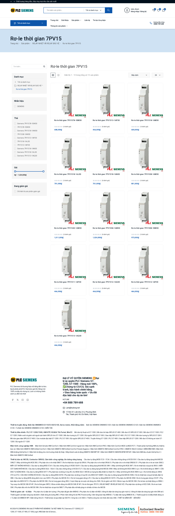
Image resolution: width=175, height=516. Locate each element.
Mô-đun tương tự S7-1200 (74, 435)
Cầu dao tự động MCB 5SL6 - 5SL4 (41, 469)
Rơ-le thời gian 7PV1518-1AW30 (145, 120)
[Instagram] (27, 400)
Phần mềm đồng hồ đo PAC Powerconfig (75, 495)
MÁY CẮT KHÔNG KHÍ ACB (20, 466)
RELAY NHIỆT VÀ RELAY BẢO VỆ (45, 43)
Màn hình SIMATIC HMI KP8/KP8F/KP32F (116, 452)
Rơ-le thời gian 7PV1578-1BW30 (68, 120)
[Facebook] (12, 400)
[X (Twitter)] (17, 400)
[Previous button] (14, 2)
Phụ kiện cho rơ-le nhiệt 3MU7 (50, 463)
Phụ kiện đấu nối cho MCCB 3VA (27, 487)
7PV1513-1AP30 (23, 145)
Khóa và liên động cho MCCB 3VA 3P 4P (66, 484)
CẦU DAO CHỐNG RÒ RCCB (30, 475)
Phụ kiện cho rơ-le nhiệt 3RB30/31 (125, 463)
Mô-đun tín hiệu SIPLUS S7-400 (109, 432)
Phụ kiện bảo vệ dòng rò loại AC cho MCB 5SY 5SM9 (83, 475)
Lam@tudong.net (73, 408)
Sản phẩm (76, 20)
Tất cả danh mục (23, 23)
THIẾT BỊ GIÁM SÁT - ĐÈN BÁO (129, 498)
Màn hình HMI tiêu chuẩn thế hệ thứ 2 (146, 452)
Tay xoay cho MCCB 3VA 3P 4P (22, 484)
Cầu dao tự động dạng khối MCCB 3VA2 (119, 475)
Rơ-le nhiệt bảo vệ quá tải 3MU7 (52, 487)
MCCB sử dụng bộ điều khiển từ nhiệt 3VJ (100, 472)
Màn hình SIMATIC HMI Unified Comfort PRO (107, 449)
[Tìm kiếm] (108, 10)
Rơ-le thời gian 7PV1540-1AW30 (68, 228)
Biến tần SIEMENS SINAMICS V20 (98, 425)
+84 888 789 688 (73, 402)
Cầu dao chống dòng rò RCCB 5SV (123, 459)
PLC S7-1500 (130, 435)
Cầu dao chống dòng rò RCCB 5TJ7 (68, 469)
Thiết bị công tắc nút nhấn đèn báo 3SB (102, 498)
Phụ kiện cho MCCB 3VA (38, 481)
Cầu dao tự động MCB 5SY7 (37, 472)
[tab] (53, 75)
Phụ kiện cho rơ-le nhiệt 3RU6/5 (99, 463)
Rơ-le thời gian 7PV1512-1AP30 (144, 282)
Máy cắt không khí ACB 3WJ (27, 463)
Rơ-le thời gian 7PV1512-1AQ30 (106, 282)
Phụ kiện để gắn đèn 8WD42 (68, 492)
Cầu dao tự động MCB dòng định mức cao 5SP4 (33, 478)
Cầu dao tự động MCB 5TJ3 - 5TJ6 (97, 459)
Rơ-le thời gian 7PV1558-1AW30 (106, 228)
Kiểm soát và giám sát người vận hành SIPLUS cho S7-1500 (40, 435)
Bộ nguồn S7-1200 (22, 442)
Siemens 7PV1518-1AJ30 (27, 152)
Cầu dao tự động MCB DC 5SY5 (104, 478)
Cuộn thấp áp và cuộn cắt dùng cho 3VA (85, 481)
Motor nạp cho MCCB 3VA (127, 481)
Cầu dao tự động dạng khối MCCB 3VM (97, 469)
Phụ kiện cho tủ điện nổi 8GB (90, 492)
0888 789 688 (159, 24)
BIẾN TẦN (48, 428)
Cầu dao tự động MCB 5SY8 (52, 475)
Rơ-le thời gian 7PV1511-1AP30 (67, 282)
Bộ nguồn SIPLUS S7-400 (79, 438)
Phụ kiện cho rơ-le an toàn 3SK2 (151, 463)
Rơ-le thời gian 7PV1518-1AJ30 (67, 174)
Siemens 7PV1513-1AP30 (27, 138)
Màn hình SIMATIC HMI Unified (21, 455)
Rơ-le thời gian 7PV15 (24, 89)
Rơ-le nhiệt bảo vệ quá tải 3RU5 (146, 466)
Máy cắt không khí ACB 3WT (122, 466)
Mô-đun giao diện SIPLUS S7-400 (22, 438)
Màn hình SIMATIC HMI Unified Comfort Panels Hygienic (68, 449)
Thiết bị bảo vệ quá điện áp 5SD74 (57, 498)
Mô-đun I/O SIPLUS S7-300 (132, 432)
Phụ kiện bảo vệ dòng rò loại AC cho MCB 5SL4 (66, 472)
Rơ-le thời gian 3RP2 (42, 484)
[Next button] (11, 2)
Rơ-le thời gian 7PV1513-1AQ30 (67, 336)
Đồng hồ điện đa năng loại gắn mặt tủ (116, 492)
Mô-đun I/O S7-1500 (151, 432)
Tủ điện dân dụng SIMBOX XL (124, 495)
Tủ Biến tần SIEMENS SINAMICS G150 (29, 428)
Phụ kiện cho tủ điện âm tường (45, 492)
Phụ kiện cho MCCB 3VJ (61, 478)
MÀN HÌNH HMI (149, 449)
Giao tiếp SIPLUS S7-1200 (129, 438)
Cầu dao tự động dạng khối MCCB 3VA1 (96, 466)
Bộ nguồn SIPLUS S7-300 (94, 435)
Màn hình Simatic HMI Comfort (46, 446)
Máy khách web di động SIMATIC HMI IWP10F (83, 452)
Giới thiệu (65, 20)
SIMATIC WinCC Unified (134, 449)
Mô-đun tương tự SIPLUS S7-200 (148, 435)
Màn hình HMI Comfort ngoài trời (71, 446)
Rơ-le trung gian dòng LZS (81, 478)
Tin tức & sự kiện (99, 20)
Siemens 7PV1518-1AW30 (27, 131)
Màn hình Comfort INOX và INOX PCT (121, 446)
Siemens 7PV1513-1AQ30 (27, 156)
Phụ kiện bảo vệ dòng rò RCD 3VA (137, 484)
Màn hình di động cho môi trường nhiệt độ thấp (47, 452)
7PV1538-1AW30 (23, 134)
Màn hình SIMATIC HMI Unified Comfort (31, 449)
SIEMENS (20, 106)
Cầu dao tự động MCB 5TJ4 (41, 466)
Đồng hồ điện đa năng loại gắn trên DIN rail (147, 492)
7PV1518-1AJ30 (23, 141)
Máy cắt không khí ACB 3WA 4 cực (130, 472)
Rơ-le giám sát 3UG (108, 481)
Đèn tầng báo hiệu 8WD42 (102, 495)
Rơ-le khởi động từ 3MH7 (149, 469)
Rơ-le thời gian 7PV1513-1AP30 (106, 120)
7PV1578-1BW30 (23, 127)
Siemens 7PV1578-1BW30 (27, 123)
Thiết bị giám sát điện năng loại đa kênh (25, 495)
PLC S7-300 (64, 438)
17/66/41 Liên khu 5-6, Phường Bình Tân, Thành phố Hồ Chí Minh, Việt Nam (81, 413)
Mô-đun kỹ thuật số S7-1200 (85, 432)
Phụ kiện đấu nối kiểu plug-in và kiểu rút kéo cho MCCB (85, 487)
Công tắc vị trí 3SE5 (78, 498)
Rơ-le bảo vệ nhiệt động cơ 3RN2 (150, 481)
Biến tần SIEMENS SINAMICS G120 (125, 425)
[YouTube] (22, 400)
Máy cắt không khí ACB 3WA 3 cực (126, 469)
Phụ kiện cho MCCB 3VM (126, 478)
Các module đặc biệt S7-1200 (47, 438)
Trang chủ (54, 20)
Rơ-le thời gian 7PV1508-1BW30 (145, 228)
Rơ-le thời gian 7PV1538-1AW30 (145, 174)
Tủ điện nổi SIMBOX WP (20, 498)
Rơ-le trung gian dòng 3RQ (59, 481)
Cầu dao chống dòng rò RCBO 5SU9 (66, 466)
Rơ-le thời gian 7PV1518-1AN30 (106, 174)
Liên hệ (87, 20)
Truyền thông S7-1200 (99, 438)
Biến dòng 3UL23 (36, 498)
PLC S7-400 (113, 438)
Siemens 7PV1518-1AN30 (27, 149)
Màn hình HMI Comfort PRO (95, 446)
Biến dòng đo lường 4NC (50, 495)
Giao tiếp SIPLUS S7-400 (114, 435)
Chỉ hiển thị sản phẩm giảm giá (28, 191)
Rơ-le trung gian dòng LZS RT (147, 478)
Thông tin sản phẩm (58, 26)
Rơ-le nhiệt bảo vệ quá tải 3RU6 (74, 463)
